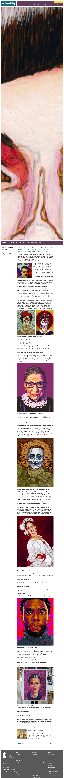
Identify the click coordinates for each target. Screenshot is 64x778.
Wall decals (50, 765)
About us (54, 4)
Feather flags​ (50, 756)
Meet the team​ (19, 756)
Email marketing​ (35, 775)
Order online (59, 4)
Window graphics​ (51, 767)
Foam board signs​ (51, 758)
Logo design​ (35, 764)
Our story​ (18, 754)
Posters (49, 761)
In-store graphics (36, 758)
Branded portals (48, 4)
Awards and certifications (21, 758)
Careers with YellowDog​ (21, 770)
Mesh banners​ (50, 759)
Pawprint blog (19, 774)
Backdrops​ (50, 773)
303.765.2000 (6, 767)
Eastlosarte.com (26, 714)
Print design (35, 756)
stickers (29, 261)
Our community (20, 764)
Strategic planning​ (36, 773)
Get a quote (58, 2)
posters (24, 261)
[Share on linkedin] (7, 253)
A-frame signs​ (51, 754)
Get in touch (24, 723)
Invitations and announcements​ (54, 775)
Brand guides (35, 765)
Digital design (35, 754)
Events (18, 776)
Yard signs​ (50, 769)
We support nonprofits (21, 765)
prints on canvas (28, 259)
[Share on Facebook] (3, 253)
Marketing (42, 4)
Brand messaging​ (36, 770)
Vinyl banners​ (50, 763)
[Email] (3, 257)
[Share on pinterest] (10, 253)
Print (38, 4)
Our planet (19, 762)
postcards (37, 261)
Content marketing (36, 771)
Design (34, 4)
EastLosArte (26, 715)
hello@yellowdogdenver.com (9, 769)
